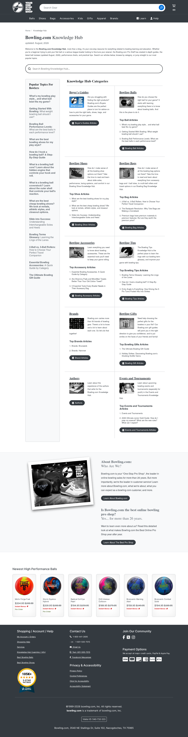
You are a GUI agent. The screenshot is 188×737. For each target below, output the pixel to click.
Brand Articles (81, 357)
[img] (152, 659)
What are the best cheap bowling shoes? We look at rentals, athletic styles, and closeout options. (90, 208)
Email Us (76, 647)
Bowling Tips (127, 243)
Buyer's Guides (79, 92)
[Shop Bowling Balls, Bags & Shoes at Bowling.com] (22, 7)
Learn (143, 18)
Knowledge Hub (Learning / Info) (31, 652)
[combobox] (100, 7)
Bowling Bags (127, 163)
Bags (53, 18)
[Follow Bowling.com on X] (129, 638)
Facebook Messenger (81, 657)
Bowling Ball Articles (134, 148)
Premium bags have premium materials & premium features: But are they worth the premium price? (139, 218)
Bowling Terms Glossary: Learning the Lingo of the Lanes (140, 276)
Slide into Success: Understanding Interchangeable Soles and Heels (86, 216)
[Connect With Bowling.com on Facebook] (125, 638)
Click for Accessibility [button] (79, 681)
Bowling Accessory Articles (87, 295)
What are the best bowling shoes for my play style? (90, 199)
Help (156, 18)
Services (21, 647)
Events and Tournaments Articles (140, 429)
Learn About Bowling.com (115, 498)
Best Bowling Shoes (26, 663)
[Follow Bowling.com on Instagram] (134, 638)
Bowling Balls (128, 92)
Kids (80, 18)
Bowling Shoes (78, 163)
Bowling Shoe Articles (84, 224)
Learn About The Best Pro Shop (118, 542)
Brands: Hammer (79, 350)
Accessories (67, 18)
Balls (32, 18)
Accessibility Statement (80, 686)
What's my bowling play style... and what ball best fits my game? (140, 125)
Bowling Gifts (128, 314)
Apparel (101, 18)
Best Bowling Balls (25, 657)
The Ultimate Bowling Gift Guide (135, 348)
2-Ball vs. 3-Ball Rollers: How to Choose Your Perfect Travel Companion (141, 202)
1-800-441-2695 (80, 637)
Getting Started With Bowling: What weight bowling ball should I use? (140, 132)
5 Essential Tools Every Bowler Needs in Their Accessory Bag (88, 287)
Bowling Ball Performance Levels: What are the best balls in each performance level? (140, 139)
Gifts (90, 18)
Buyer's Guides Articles (85, 122)
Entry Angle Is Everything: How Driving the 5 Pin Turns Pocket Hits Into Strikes (140, 290)
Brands (73, 314)
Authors (74, 378)
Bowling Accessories (82, 243)
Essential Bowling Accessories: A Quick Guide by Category (88, 273)
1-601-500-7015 (82, 642)
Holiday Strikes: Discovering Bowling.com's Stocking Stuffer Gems (139, 354)
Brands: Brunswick (79, 345)
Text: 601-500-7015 (80, 652)
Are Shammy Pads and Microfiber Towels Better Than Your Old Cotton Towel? (89, 280)
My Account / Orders (26, 637)
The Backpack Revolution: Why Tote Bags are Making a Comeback (141, 209)
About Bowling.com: (116, 463)
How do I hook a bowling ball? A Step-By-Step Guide (139, 283)
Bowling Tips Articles (134, 298)
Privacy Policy (76, 671)
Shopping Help (23, 642)
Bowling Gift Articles (134, 363)
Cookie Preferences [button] (78, 676)
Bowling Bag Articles (134, 227)
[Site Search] (161, 7)
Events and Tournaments (135, 378)
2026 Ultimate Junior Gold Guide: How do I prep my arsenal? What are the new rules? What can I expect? (140, 420)
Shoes (42, 18)
